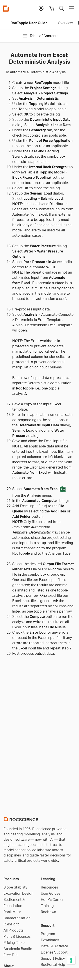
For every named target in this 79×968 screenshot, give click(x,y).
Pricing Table (14, 942)
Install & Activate (54, 946)
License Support (54, 952)
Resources (49, 887)
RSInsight (11, 924)
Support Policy (53, 958)
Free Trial (11, 955)
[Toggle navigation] (71, 8)
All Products (13, 930)
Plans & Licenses (17, 936)
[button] (41, 8)
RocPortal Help (53, 964)
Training (47, 905)
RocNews (48, 912)
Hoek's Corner (52, 899)
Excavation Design (18, 893)
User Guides (50, 893)
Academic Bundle (18, 948)
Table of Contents (44, 36)
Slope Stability (15, 887)
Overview (65, 23)
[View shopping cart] (52, 8)
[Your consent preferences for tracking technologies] (71, 960)
